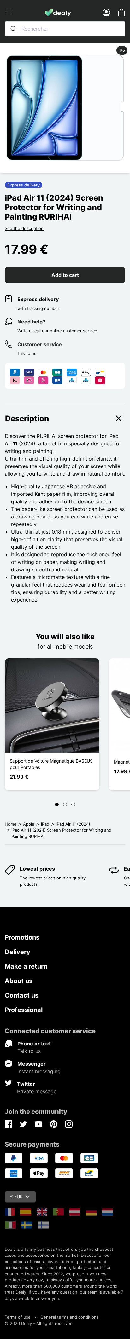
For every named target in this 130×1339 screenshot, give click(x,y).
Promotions (22, 937)
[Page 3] (73, 804)
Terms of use (18, 1316)
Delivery (17, 952)
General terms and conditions (69, 1316)
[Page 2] (65, 804)
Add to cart (65, 275)
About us (18, 981)
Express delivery (38, 299)
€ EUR (16, 1196)
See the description (24, 228)
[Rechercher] (13, 29)
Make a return (26, 966)
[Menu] (25, 12)
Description (27, 418)
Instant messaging (39, 1071)
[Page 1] (57, 804)
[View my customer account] (106, 12)
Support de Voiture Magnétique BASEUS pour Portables (51, 764)
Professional (24, 1010)
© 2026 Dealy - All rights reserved (39, 1323)
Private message (36, 1091)
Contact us (21, 995)
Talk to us (29, 1051)
